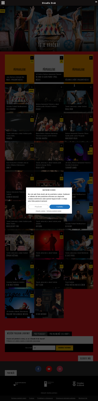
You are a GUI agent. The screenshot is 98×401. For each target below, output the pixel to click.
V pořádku (60, 207)
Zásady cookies (40, 211)
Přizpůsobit (38, 207)
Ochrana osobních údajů (54, 211)
